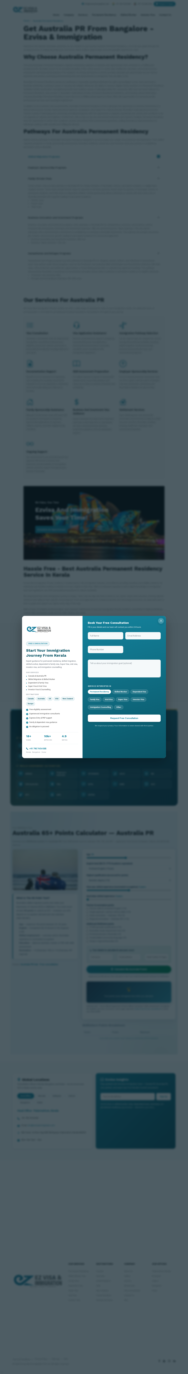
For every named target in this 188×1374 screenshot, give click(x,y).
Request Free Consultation (124, 718)
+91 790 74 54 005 (37, 748)
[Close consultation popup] (161, 621)
